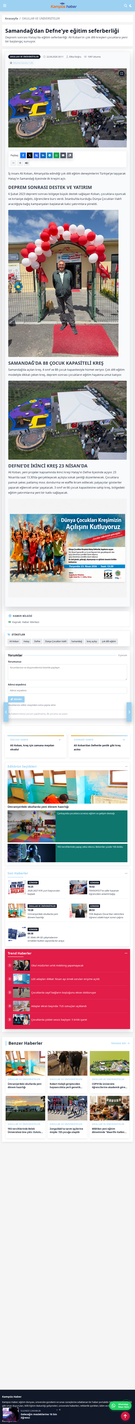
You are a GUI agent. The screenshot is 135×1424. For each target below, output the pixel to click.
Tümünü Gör (118, 1043)
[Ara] (125, 6)
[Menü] (4, 5)
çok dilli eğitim (109, 641)
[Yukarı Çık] (125, 1416)
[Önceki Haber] (6, 712)
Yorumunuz (14, 661)
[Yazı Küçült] (13, 163)
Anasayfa (11, 18)
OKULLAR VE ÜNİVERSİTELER (24, 56)
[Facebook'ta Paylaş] (23, 155)
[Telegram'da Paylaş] (50, 155)
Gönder (18, 699)
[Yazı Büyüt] (20, 163)
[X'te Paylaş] (30, 155)
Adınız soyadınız (17, 684)
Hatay (26, 641)
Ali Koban (14, 641)
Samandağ (76, 641)
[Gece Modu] (130, 6)
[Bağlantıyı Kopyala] (70, 155)
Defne (37, 641)
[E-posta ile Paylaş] (63, 155)
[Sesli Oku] (27, 163)
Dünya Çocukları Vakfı (55, 641)
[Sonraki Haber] (129, 712)
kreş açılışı (92, 641)
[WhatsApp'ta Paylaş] (56, 155)
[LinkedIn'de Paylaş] (43, 155)
